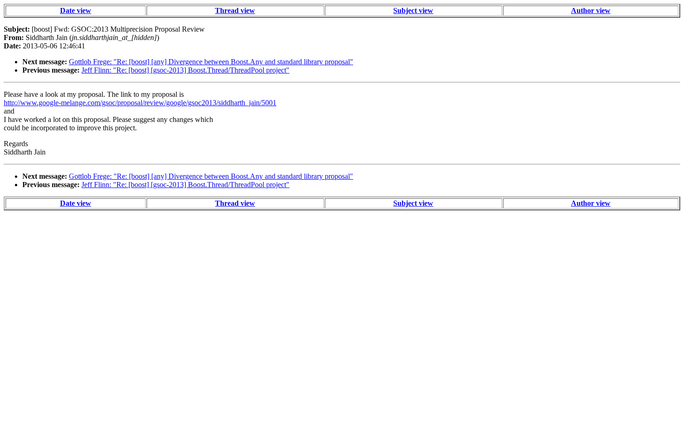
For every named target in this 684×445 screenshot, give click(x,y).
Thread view (235, 10)
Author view (590, 10)
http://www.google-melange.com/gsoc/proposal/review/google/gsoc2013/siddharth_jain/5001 (140, 103)
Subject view (413, 10)
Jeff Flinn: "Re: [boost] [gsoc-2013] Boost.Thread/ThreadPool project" (185, 70)
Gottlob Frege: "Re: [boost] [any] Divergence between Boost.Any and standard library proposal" (211, 62)
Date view (75, 10)
